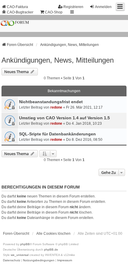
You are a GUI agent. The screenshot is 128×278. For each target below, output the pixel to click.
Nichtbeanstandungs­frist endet (51, 101)
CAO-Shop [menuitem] (54, 12)
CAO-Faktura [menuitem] (17, 7)
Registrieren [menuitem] (73, 7)
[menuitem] (11, 260)
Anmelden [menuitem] (103, 7)
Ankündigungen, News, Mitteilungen (57, 60)
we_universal (20, 255)
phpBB (25, 244)
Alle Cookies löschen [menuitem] (53, 233)
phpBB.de (51, 249)
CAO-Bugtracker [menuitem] (20, 12)
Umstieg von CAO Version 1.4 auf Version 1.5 (64, 117)
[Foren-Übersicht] (64, 26)
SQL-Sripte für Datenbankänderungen (57, 134)
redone (56, 107)
